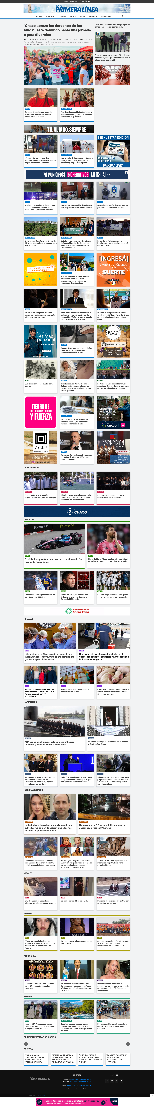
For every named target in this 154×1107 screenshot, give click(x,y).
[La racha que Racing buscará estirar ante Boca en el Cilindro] (40, 580)
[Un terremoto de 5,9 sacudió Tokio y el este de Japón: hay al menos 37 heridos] (104, 807)
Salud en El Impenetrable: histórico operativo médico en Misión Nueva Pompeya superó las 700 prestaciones (39, 692)
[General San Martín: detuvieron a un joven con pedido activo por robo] (113, 191)
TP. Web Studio (41, 1095)
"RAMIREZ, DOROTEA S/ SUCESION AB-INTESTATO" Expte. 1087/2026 (116, 1058)
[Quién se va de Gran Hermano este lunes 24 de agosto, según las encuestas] (40, 969)
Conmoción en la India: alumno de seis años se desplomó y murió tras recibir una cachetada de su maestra (40, 863)
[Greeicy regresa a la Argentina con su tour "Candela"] (77, 927)
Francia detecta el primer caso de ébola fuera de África (75, 690)
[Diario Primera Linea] (77, 8)
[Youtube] (89, 1)
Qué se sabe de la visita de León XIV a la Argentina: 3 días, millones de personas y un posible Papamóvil (77, 160)
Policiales (62, 16)
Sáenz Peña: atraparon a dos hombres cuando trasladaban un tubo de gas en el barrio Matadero (40, 160)
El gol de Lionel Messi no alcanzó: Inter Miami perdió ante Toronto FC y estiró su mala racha (108, 560)
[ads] (59, 129)
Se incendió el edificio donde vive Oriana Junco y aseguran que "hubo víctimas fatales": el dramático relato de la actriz (76, 987)
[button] (122, 16)
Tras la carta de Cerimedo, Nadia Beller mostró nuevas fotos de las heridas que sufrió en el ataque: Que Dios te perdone (76, 387)
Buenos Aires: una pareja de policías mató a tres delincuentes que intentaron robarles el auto (76, 350)
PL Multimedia (28, 491)
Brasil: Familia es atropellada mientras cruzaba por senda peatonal (40, 902)
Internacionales (106, 16)
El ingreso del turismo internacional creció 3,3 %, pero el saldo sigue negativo (112, 1026)
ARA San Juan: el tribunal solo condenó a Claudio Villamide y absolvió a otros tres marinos (49, 743)
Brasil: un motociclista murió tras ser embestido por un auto (113, 902)
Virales (27, 897)
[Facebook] (80, 1)
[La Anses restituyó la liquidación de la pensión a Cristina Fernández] (108, 721)
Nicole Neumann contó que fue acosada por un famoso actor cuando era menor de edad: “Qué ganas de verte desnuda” (113, 987)
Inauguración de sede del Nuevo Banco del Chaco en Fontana (110, 496)
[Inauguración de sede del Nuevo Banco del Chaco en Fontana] (113, 481)
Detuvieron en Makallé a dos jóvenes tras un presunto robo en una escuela (76, 206)
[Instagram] (83, 1)
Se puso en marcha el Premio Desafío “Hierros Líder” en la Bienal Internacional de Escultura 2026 (113, 943)
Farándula (27, 980)
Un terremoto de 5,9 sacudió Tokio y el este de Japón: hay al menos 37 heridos (102, 826)
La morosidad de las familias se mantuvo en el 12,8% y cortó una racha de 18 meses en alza (74, 421)
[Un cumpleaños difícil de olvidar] (77, 886)
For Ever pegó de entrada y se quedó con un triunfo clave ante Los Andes (112, 596)
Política (39, 16)
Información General (66, 108)
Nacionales (93, 16)
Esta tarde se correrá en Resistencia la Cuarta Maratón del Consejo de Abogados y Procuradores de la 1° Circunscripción (76, 244)
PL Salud (27, 650)
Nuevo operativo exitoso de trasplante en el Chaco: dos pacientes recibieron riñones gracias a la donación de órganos (104, 657)
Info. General (50, 16)
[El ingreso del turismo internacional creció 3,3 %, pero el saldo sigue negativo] (113, 1009)
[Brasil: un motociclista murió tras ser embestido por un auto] (113, 886)
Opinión (27, 380)
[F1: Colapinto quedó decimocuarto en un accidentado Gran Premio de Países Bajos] (54, 539)
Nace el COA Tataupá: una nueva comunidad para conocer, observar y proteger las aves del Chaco (40, 1026)
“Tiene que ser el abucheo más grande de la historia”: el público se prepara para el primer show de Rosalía (40, 944)
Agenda (82, 16)
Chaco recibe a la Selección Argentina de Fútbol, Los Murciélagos (40, 496)
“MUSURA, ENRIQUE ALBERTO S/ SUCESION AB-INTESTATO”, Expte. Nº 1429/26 (90, 1058)
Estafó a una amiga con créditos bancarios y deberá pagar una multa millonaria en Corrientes (40, 315)
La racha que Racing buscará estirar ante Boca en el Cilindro (40, 596)
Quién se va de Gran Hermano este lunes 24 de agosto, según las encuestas (39, 986)
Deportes (73, 16)
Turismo (27, 1020)
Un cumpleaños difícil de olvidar (74, 901)
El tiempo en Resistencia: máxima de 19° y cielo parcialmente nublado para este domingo (41, 243)
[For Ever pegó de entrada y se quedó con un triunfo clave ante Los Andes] (113, 580)
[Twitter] (86, 1)
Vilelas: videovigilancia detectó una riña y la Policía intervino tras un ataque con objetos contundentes (40, 207)
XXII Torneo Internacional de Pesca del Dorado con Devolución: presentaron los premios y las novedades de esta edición (75, 279)
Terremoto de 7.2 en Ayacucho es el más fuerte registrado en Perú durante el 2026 (112, 863)
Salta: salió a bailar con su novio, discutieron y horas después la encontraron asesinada (38, 114)
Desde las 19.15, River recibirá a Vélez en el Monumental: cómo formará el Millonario (74, 597)
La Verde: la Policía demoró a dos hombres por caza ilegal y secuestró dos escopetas (112, 243)
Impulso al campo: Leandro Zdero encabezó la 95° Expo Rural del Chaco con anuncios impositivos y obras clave (113, 316)
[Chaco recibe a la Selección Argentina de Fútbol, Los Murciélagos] (40, 481)
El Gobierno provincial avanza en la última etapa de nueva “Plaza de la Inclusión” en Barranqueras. (76, 497)
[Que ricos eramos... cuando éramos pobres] (40, 369)
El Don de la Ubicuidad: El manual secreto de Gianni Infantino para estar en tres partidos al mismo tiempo (113, 386)
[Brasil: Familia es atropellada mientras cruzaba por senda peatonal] (40, 886)
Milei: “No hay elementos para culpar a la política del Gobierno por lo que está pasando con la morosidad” (76, 779)
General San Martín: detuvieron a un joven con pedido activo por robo (112, 206)
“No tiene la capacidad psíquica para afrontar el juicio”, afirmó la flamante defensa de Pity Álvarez (76, 114)
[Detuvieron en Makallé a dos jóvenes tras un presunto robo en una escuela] (77, 191)
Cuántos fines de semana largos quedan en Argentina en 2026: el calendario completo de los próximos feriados (76, 1027)
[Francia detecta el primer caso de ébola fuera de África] (77, 675)
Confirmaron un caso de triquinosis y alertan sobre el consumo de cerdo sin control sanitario (113, 691)
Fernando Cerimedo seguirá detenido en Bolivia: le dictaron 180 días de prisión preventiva (76, 457)
